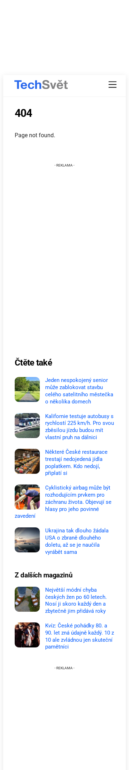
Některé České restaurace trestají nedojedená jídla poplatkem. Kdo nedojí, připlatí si (76, 462)
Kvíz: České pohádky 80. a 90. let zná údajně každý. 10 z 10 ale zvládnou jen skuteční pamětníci (79, 636)
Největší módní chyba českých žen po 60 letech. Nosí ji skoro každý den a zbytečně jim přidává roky (76, 600)
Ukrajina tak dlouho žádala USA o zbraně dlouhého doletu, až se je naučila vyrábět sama (77, 541)
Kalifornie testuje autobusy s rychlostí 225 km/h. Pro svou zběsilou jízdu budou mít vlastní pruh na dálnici (79, 427)
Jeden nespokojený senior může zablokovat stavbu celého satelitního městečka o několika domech (79, 390)
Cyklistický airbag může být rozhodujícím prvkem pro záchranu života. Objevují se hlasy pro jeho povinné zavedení (63, 502)
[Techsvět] (41, 84)
